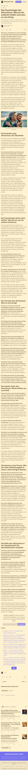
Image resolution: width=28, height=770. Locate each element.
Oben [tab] (3, 706)
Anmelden (24, 1)
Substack (3, 768)
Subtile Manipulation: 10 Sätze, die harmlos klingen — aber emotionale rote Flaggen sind (10, 724)
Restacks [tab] (11, 690)
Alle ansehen (5, 747)
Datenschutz (14, 762)
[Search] (25, 706)
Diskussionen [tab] (13, 706)
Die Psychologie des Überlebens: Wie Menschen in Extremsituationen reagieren (10, 737)
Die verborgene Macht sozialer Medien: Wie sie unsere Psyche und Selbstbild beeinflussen (11, 712)
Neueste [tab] (7, 706)
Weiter (23, 681)
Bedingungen (19, 762)
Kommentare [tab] (5, 690)
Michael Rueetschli (8, 25)
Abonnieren (18, 1)
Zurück (4, 681)
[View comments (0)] (7, 29)
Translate (3, 7)
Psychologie (4, 5)
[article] (14, 715)
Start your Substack (10, 766)
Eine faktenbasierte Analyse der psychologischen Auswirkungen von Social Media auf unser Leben (10, 716)
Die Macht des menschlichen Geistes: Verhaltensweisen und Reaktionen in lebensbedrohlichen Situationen (9, 740)
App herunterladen (19, 766)
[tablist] (7, 690)
